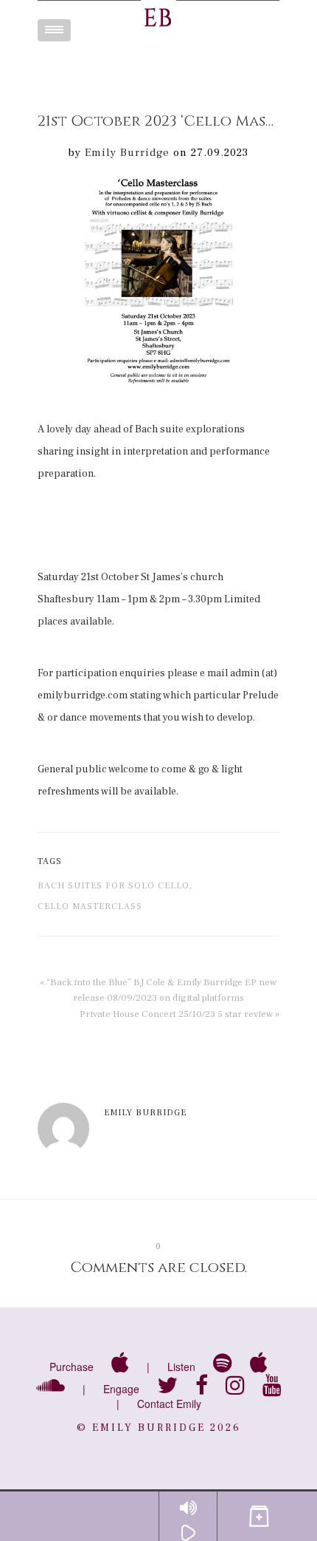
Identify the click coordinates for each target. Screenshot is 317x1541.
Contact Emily (169, 1403)
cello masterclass (90, 906)
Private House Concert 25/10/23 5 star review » (179, 1014)
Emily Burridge (127, 153)
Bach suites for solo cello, (115, 885)
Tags (50, 861)
